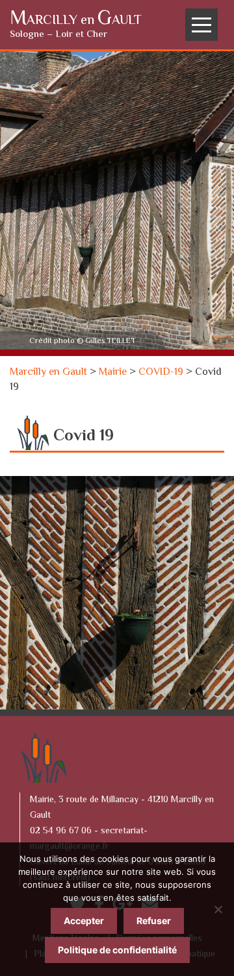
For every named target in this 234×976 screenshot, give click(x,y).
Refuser (153, 920)
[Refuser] (217, 909)
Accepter (84, 920)
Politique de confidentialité (117, 949)
